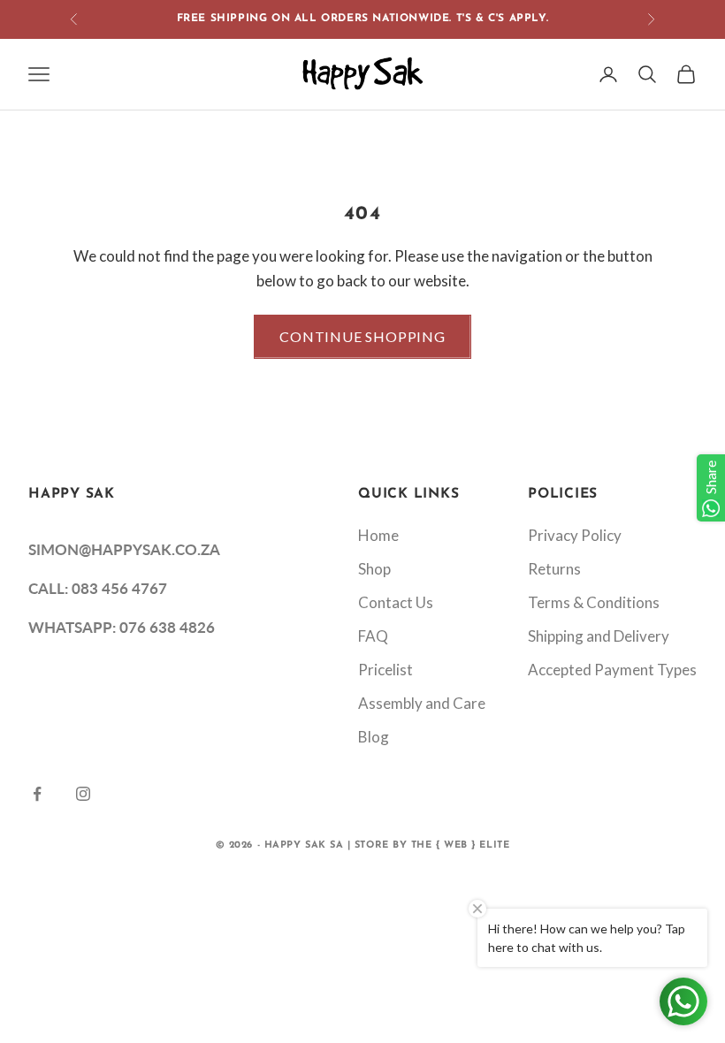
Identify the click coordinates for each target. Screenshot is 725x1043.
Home (378, 535)
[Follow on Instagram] (83, 794)
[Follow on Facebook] (37, 794)
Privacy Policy (575, 535)
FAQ (373, 636)
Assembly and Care (421, 703)
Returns (554, 569)
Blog (373, 736)
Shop (374, 569)
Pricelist (385, 669)
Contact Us (395, 602)
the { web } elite (460, 845)
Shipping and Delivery (598, 636)
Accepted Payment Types (612, 669)
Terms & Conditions (594, 602)
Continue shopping (362, 336)
